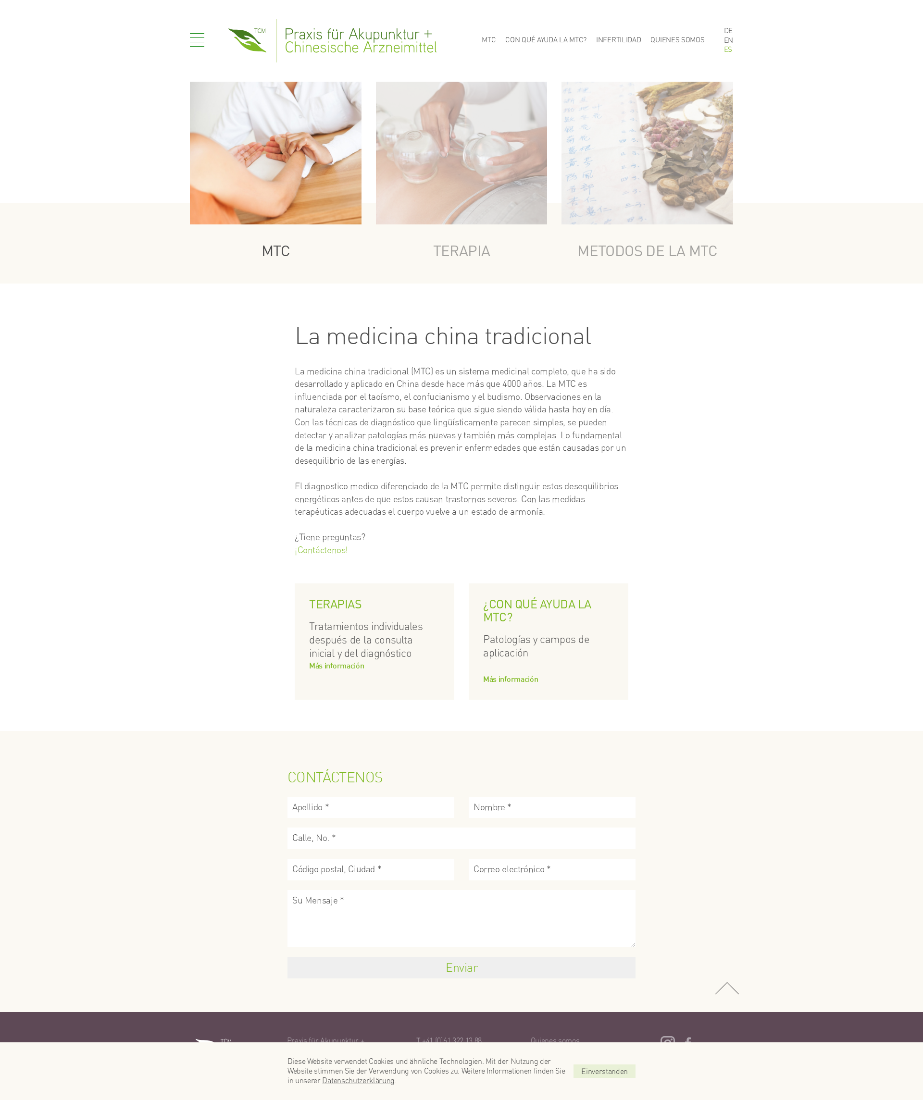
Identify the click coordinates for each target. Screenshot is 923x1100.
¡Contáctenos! (321, 550)
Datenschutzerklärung (358, 1080)
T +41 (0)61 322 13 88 (449, 1040)
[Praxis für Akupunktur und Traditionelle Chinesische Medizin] (332, 40)
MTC (489, 40)
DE (728, 30)
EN (728, 40)
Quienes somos (677, 40)
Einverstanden (604, 1071)
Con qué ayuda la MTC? (545, 40)
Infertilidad (618, 40)
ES (728, 49)
